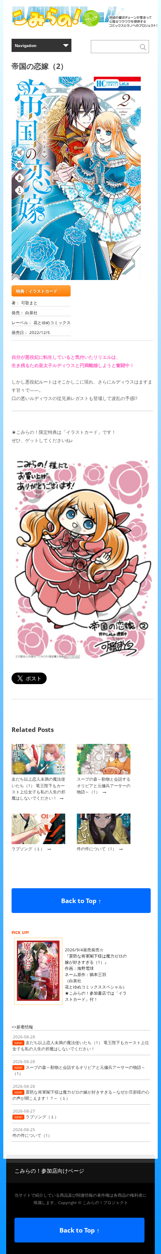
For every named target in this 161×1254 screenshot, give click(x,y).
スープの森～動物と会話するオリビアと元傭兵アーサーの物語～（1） (103, 785)
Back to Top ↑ (81, 900)
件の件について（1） (96, 849)
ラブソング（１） (28, 849)
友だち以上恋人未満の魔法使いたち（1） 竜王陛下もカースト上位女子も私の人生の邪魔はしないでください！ (38, 788)
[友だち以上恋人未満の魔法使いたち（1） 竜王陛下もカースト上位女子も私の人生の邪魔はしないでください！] (38, 773)
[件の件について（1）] (103, 842)
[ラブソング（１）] (38, 842)
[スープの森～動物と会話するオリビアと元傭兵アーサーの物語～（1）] (103, 773)
